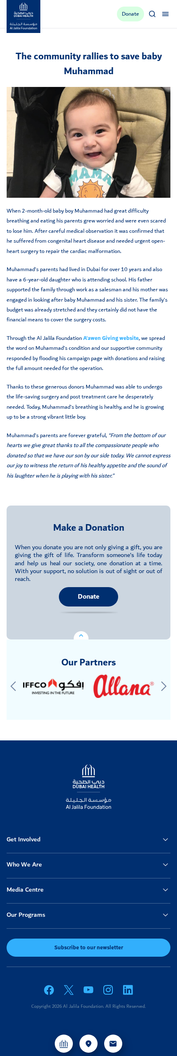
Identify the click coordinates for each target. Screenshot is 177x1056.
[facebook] (49, 990)
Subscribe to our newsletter (88, 948)
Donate (88, 597)
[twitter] (69, 990)
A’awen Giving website (111, 338)
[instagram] (108, 990)
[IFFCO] (53, 686)
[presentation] (13, 686)
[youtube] (88, 990)
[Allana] (123, 686)
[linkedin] (128, 990)
